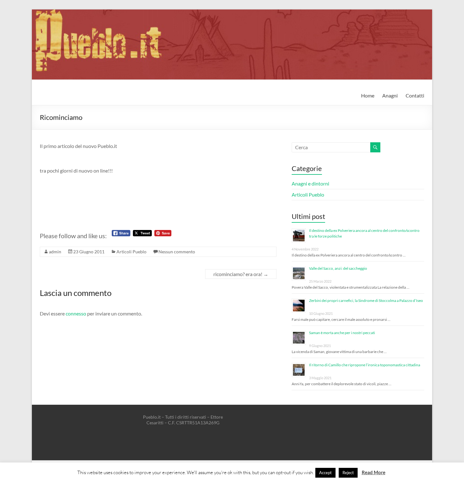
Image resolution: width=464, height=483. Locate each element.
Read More (373, 472)
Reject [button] (348, 472)
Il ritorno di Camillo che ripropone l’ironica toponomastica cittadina (364, 364)
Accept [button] (325, 472)
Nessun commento (176, 251)
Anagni (390, 95)
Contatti (415, 95)
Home (367, 95)
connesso (76, 313)
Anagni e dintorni (310, 183)
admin (55, 251)
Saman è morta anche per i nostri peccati (342, 332)
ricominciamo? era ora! (240, 274)
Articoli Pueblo (131, 251)
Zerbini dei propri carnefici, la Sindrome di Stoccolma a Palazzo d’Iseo (366, 300)
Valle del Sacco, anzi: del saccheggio (338, 268)
